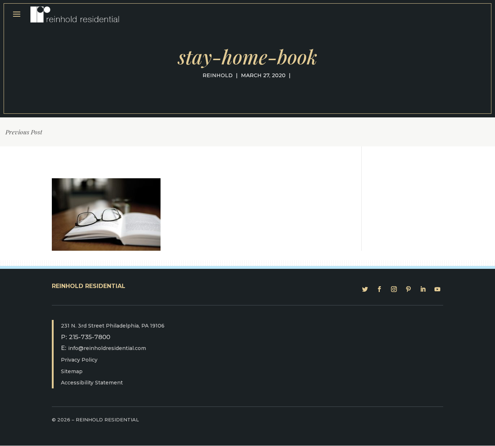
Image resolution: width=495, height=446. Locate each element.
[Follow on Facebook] (379, 289)
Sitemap (72, 371)
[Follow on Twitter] (365, 289)
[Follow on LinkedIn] (423, 289)
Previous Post (23, 132)
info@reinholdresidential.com (107, 348)
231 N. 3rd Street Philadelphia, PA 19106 (113, 325)
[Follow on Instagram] (394, 289)
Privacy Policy (79, 360)
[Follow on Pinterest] (408, 289)
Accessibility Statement (92, 382)
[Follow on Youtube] (437, 289)
